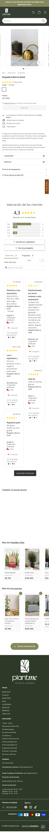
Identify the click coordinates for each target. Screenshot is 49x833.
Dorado (4, 89)
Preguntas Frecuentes (9, 748)
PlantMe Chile (17, 542)
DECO (4, 701)
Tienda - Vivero (7, 723)
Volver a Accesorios (26, 646)
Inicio (4, 73)
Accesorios (21, 73)
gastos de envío (9, 103)
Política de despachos (11, 169)
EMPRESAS (5, 710)
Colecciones (12, 73)
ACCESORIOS (6, 704)
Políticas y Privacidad (9, 751)
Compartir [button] (14, 328)
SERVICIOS (6, 707)
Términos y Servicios (9, 754)
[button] (9, 337)
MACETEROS (6, 698)
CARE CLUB (6, 714)
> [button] (25, 473)
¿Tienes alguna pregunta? (13, 175)
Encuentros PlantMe (9, 732)
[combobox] (24, 20)
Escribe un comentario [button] (25, 242)
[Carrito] (39, 12)
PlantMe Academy (8, 729)
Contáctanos (6, 735)
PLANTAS (5, 695)
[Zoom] (39, 62)
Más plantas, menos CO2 (10, 726)
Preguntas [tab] (26, 255)
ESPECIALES (6, 692)
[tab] (24, 156)
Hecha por (30, 826)
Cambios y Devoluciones (10, 739)
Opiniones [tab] (9, 255)
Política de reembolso (9, 742)
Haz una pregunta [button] (25, 248)
